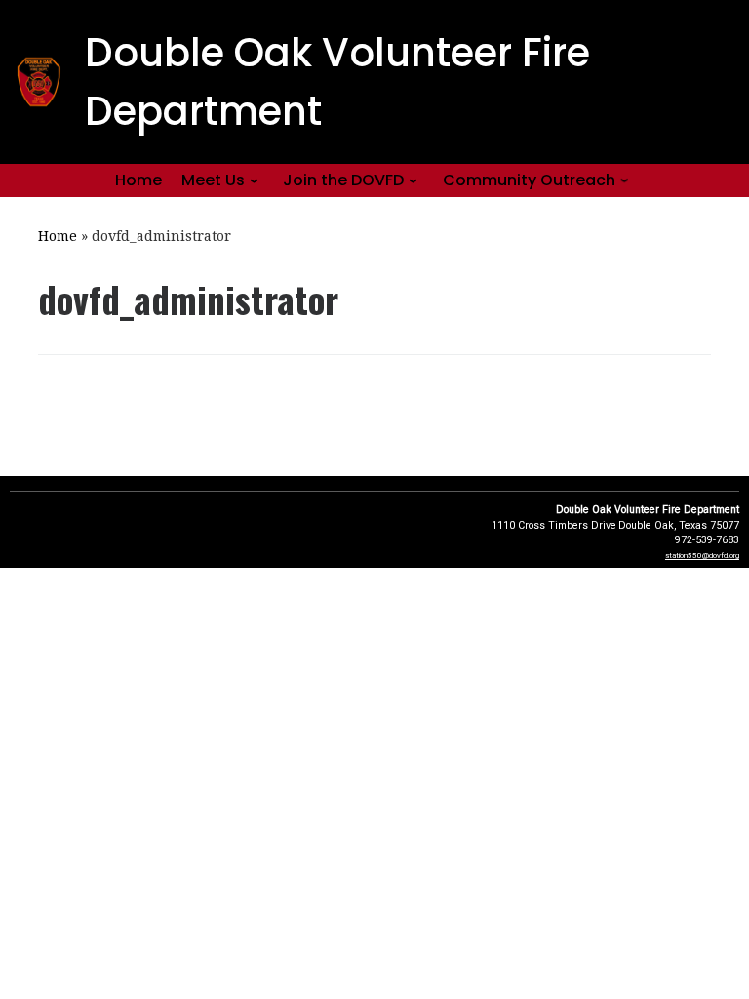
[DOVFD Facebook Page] (716, 58)
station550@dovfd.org (702, 555)
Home (57, 236)
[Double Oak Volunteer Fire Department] (720, 120)
